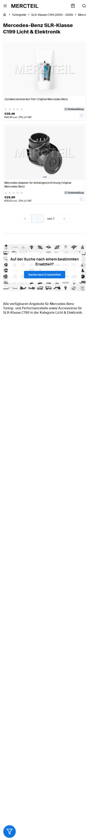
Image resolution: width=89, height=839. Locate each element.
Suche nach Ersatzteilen (44, 274)
